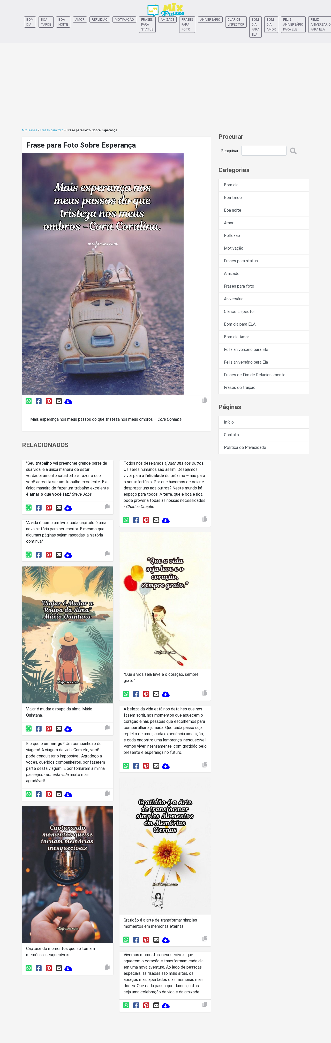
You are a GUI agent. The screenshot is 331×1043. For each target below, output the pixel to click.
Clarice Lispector (236, 22)
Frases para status (147, 24)
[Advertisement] (165, 85)
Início (229, 422)
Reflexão (100, 19)
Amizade (167, 19)
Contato (231, 434)
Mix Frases (29, 130)
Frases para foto (187, 24)
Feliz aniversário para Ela (246, 362)
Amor (80, 19)
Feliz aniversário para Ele (293, 24)
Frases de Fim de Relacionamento (254, 374)
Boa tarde (46, 22)
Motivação (124, 19)
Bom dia (30, 22)
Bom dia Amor (271, 24)
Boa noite (63, 22)
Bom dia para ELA (255, 27)
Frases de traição (239, 387)
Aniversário (210, 19)
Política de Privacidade (245, 447)
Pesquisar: (230, 150)
